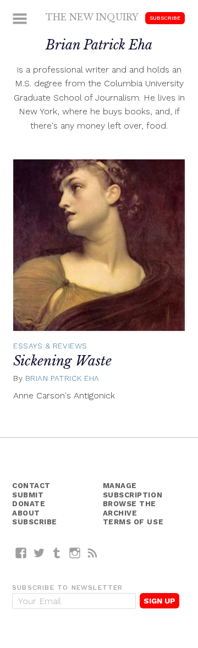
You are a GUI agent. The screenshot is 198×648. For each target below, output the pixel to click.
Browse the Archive (130, 508)
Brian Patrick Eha (62, 378)
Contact (31, 485)
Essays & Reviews (50, 345)
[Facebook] (21, 553)
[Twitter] (39, 553)
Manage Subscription (133, 490)
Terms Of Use (133, 522)
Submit (27, 495)
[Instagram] (75, 553)
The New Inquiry (92, 17)
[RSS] (93, 553)
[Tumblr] (57, 553)
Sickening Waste (62, 361)
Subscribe (165, 18)
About (26, 513)
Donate (28, 504)
